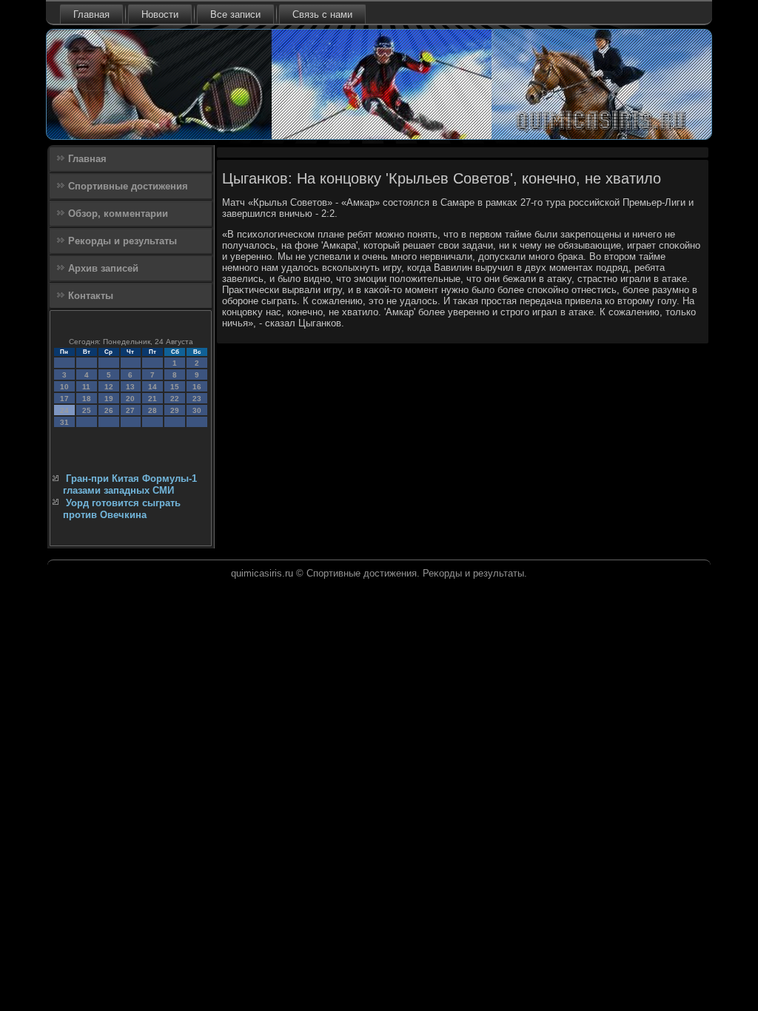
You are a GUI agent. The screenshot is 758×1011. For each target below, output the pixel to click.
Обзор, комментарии (118, 213)
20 (130, 398)
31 (64, 422)
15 (174, 387)
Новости (159, 14)
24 (64, 410)
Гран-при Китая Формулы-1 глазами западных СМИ (130, 484)
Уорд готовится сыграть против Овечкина (122, 508)
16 (196, 387)
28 (152, 410)
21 (152, 398)
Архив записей (103, 268)
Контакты (90, 295)
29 (174, 410)
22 (174, 398)
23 (196, 398)
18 (86, 398)
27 (130, 410)
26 (108, 410)
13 (130, 387)
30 (196, 410)
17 (64, 398)
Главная (91, 14)
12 (108, 387)
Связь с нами (322, 14)
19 (108, 398)
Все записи (235, 14)
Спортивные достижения (128, 186)
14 (152, 387)
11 (86, 387)
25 (86, 410)
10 (64, 387)
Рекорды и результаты (122, 240)
